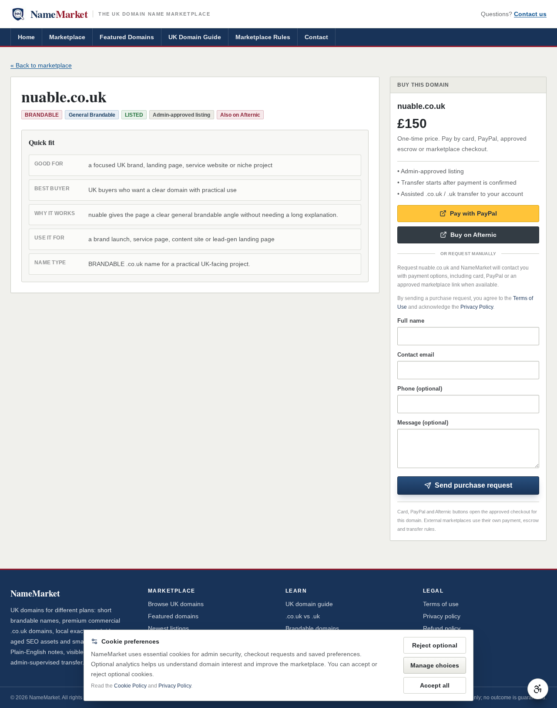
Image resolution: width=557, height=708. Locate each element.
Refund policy (441, 628)
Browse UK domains (176, 603)
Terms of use (441, 603)
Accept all (435, 685)
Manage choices (434, 665)
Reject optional (434, 645)
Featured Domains (127, 37)
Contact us (530, 13)
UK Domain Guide (194, 37)
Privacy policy (441, 616)
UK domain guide (309, 603)
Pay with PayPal (473, 213)
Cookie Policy (130, 686)
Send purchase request (473, 485)
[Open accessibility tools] (537, 688)
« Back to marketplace (41, 65)
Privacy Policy (476, 307)
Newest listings (168, 628)
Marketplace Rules (262, 37)
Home (26, 37)
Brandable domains (312, 628)
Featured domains (173, 616)
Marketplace (67, 37)
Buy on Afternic (473, 234)
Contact (316, 37)
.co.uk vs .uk (302, 616)
